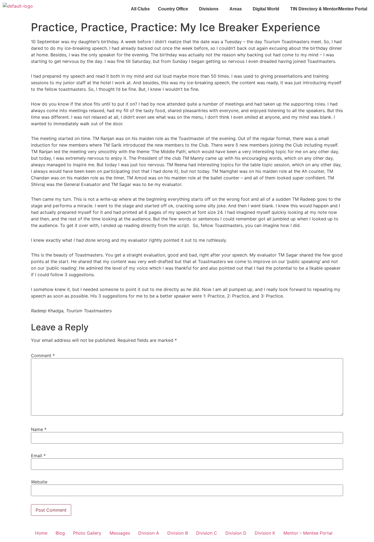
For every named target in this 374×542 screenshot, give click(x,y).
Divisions (208, 9)
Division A (148, 533)
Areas (235, 9)
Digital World (266, 9)
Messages (120, 533)
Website (39, 482)
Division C (206, 533)
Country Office (173, 9)
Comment (43, 355)
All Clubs (140, 9)
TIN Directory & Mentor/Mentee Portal (328, 9)
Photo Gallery (87, 533)
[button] (174, 9)
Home (41, 533)
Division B (177, 533)
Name (39, 429)
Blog (60, 533)
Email (38, 455)
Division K (265, 533)
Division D (235, 533)
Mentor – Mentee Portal (307, 533)
